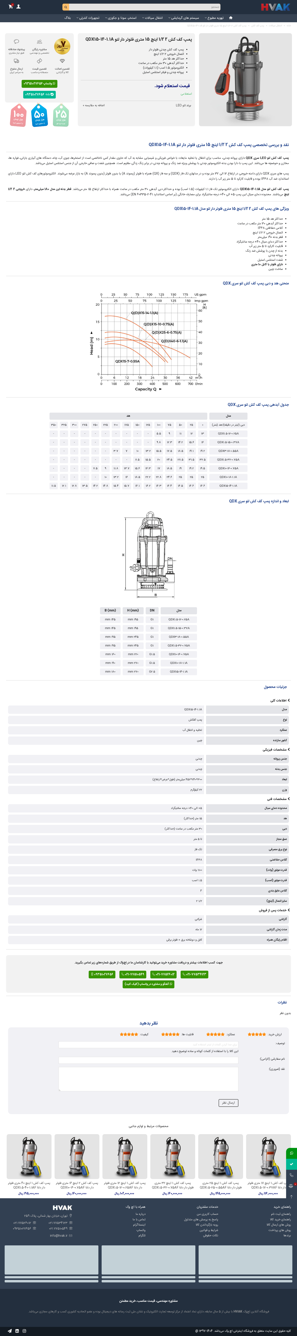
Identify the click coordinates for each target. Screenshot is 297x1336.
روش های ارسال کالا (278, 1224)
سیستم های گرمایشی (185, 18)
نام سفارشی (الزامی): (272, 1059)
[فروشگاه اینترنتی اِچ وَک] (276, 7)
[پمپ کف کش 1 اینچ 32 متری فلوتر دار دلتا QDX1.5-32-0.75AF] (172, 1156)
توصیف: (280, 1043)
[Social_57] (9, 1331)
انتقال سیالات (154, 18)
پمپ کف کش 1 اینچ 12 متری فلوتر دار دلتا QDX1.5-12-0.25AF (125, 1185)
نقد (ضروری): (277, 1069)
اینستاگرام (139, 1224)
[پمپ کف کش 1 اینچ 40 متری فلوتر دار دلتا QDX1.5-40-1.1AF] (29, 1156)
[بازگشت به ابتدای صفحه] (291, 1197)
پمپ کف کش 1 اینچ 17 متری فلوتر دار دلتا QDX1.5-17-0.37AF (269, 1185)
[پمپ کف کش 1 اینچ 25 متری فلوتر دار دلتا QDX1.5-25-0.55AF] (220, 1156)
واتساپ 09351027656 (38, 83)
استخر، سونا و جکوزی (122, 18)
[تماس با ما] (291, 1175)
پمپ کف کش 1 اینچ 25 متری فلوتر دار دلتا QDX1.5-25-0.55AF (221, 1185)
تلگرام (142, 1235)
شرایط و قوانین (209, 1230)
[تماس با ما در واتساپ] (291, 1153)
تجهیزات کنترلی (89, 18)
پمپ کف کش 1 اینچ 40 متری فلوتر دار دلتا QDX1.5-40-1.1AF (29, 1185)
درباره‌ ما (140, 1214)
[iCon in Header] (230, 18)
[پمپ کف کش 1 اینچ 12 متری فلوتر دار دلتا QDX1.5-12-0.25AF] (124, 1156)
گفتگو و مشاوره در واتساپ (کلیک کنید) (147, 984)
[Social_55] (17, 1331)
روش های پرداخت (280, 1230)
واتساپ (140, 1230)
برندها (287, 1235)
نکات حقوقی (210, 1235)
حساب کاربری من (207, 1214)
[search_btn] (65, 7)
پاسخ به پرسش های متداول (201, 1219)
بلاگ (67, 18)
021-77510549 (134, 974)
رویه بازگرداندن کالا (207, 1224)
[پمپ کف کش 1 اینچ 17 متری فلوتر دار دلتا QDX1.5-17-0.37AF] (268, 1156)
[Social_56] (24, 1331)
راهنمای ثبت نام (281, 1214)
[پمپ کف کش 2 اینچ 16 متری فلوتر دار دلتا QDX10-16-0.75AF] (77, 1156)
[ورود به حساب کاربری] (18, 7)
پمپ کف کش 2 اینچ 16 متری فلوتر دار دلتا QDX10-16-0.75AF (77, 1185)
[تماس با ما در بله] (291, 1164)
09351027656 (35, 94)
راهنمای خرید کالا (280, 1219)
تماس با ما (139, 1219)
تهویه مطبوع (215, 18)
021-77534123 (195, 974)
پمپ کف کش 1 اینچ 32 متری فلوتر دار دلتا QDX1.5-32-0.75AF (173, 1185)
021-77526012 (165, 974)
